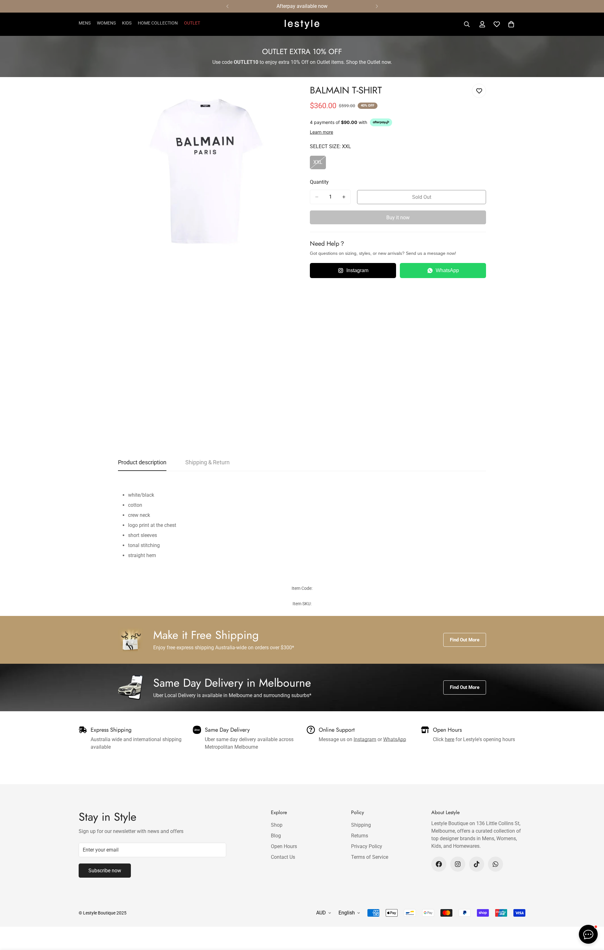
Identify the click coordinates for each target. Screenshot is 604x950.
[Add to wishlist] (479, 91)
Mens (85, 22)
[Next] (377, 6)
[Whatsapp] (495, 864)
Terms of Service (369, 857)
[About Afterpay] (381, 122)
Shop (276, 825)
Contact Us (283, 857)
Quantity (319, 182)
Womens (106, 22)
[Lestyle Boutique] (302, 24)
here (449, 739)
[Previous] (227, 6)
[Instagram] (457, 864)
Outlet (192, 22)
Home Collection (158, 22)
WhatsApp (447, 270)
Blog (276, 836)
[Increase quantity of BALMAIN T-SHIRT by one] (343, 197)
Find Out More (464, 640)
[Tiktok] (476, 864)
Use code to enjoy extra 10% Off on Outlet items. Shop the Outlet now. (302, 62)
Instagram (357, 270)
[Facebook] (438, 864)
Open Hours (284, 846)
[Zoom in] (289, 95)
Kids (126, 22)
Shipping (361, 825)
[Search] (467, 24)
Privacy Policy (366, 846)
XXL (319, 164)
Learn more (321, 132)
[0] (511, 24)
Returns (359, 836)
